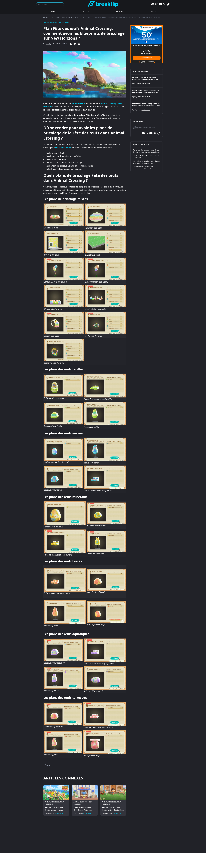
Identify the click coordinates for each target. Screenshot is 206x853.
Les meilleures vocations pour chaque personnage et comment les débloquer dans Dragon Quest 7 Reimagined (146, 162)
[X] (164, 4)
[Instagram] (156, 4)
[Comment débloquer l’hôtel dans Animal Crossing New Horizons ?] (85, 800)
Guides (119, 11)
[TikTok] (168, 4)
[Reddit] (79, 44)
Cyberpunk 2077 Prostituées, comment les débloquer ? (143, 168)
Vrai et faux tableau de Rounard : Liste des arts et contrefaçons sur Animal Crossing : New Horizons (146, 151)
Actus (86, 11)
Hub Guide (55, 17)
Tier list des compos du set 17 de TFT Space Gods (146, 156)
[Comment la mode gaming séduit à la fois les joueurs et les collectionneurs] (147, 107)
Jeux (53, 11)
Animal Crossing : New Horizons (73, 17)
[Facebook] (71, 44)
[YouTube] (160, 4)
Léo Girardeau (59, 813)
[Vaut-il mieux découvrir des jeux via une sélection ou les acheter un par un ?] (147, 94)
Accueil (45, 17)
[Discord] (152, 4)
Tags (153, 11)
